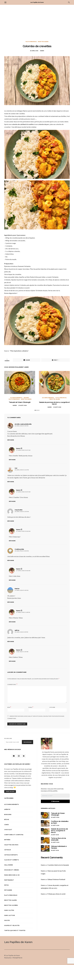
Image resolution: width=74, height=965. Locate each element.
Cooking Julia (19, 549)
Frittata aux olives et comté (56, 894)
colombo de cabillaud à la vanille (22, 124)
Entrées (26, 397)
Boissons (7, 814)
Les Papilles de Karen (37, 2)
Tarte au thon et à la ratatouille (58, 839)
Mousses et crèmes (11, 870)
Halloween (8, 865)
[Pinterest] (23, 756)
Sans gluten (9, 910)
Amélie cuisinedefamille (23, 424)
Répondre (10, 440)
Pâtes (6, 885)
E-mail (30, 707)
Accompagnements (16, 397)
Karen (42, 50)
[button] (35, 410)
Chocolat (8, 829)
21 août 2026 (57, 407)
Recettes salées (43, 41)
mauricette (18, 510)
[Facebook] (13, 756)
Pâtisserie (8, 890)
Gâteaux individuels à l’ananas (58, 847)
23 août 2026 (22, 405)
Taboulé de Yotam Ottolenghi (19, 402)
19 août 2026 (55, 850)
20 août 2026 (55, 842)
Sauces (7, 920)
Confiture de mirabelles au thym (59, 822)
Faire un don (10, 791)
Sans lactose (9, 915)
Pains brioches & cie (11, 875)
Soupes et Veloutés (11, 925)
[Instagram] (18, 756)
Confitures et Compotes (13, 834)
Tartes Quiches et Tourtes (14, 930)
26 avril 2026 (34, 50)
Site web (52, 707)
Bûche (6, 819)
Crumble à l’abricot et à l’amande (58, 865)
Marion (17, 588)
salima (17, 630)
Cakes (6, 824)
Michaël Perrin (17, 958)
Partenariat (9, 880)
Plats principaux (31, 41)
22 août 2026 (55, 825)
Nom (9, 707)
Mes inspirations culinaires (19, 351)
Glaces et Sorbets (11, 860)
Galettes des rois (11, 844)
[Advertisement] (37, 22)
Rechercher (8, 738)
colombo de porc (43, 124)
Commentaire (11, 684)
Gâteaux (7, 849)
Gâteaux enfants (11, 855)
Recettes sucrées (11, 905)
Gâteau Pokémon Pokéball (56, 879)
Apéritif (7, 809)
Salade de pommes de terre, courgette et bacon (54, 403)
